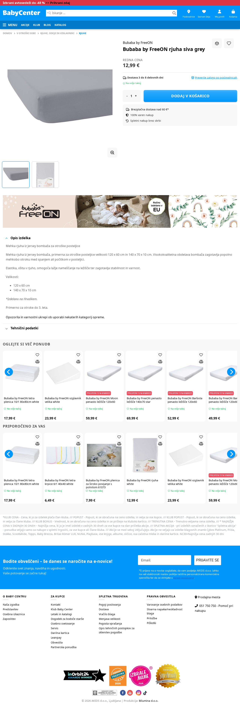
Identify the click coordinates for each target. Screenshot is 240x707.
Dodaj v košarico (190, 95)
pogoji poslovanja (183, 578)
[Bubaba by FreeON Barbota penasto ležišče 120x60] (186, 373)
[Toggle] (6, 238)
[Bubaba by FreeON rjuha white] (145, 455)
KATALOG (60, 25)
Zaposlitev (9, 619)
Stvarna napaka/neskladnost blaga (164, 611)
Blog (47, 25)
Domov (7, 33)
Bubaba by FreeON (138, 42)
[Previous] (9, 96)
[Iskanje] (174, 13)
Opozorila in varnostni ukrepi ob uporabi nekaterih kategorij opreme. (55, 317)
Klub (36, 25)
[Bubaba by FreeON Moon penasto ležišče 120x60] (104, 373)
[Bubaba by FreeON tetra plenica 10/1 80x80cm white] (22, 373)
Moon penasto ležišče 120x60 (102, 400)
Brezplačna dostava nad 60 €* (150, 109)
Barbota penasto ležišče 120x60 (185, 400)
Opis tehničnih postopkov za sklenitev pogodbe (116, 630)
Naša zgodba (11, 604)
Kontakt (55, 604)
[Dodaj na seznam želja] (229, 43)
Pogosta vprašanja (110, 623)
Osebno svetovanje (63, 623)
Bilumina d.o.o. (148, 701)
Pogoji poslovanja (110, 604)
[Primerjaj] (217, 43)
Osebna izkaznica (14, 614)
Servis (54, 628)
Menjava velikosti (109, 619)
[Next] (110, 96)
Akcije (25, 25)
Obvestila (57, 642)
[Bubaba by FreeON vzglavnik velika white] (63, 373)
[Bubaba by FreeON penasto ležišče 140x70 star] (145, 373)
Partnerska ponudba (63, 647)
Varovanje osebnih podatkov (164, 604)
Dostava (104, 609)
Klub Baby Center (62, 609)
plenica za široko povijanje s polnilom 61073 (103, 484)
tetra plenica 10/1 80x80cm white (21, 400)
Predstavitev (10, 609)
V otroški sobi (26, 33)
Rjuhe (82, 33)
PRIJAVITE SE (207, 560)
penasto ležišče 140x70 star (144, 400)
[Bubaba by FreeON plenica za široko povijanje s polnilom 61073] (104, 455)
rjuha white (142, 482)
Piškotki (151, 623)
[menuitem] (25, 25)
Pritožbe (152, 618)
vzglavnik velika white (63, 400)
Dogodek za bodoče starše (67, 619)
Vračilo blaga (107, 614)
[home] (21, 13)
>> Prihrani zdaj (58, 3)
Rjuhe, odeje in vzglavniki (57, 33)
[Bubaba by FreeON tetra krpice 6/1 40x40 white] (63, 455)
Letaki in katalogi (61, 614)
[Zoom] (112, 152)
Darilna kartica (60, 633)
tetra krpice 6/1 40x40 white (60, 482)
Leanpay (56, 637)
